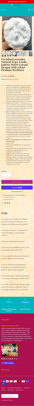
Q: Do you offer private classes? (12, 241)
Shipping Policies (19, 390)
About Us (3, 387)
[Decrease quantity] (2, 175)
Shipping (3, 79)
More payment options (17, 191)
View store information (8, 199)
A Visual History (17, 340)
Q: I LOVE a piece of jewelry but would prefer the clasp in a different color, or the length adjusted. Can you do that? (15, 287)
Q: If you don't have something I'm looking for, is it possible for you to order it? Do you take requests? (13, 267)
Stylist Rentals (27, 387)
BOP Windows (11, 390)
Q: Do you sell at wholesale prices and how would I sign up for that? (15, 248)
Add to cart (17, 182)
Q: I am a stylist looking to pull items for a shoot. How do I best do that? (15, 257)
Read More (10, 340)
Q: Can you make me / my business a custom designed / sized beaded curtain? (14, 232)
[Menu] (2, 10)
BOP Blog (3, 390)
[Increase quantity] (9, 175)
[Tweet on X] (5, 203)
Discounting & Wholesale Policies (14, 387)
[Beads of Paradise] (17, 9)
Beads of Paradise (9, 400)
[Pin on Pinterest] (9, 203)
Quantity (3, 171)
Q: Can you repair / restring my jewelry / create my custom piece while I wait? (15, 277)
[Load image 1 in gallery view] (17, 33)
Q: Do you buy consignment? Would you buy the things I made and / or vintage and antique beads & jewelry (14, 221)
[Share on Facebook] (7, 203)
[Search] (5, 10)
